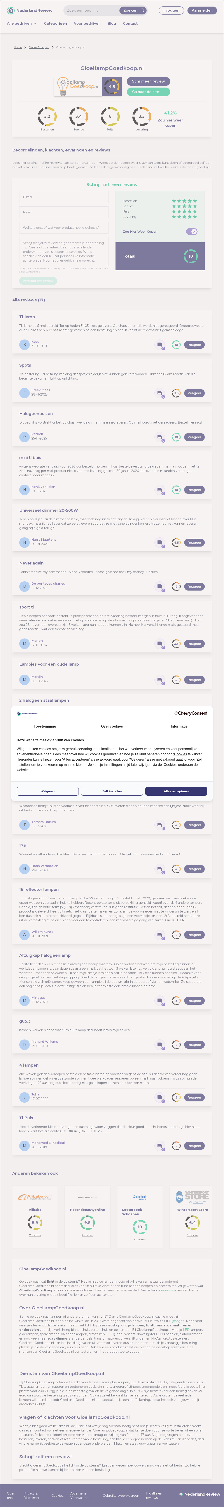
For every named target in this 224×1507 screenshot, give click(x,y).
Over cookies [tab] (112, 726)
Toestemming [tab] (45, 726)
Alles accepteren (176, 791)
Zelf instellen (112, 791)
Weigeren (48, 791)
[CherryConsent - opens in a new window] (191, 713)
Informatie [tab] (179, 726)
